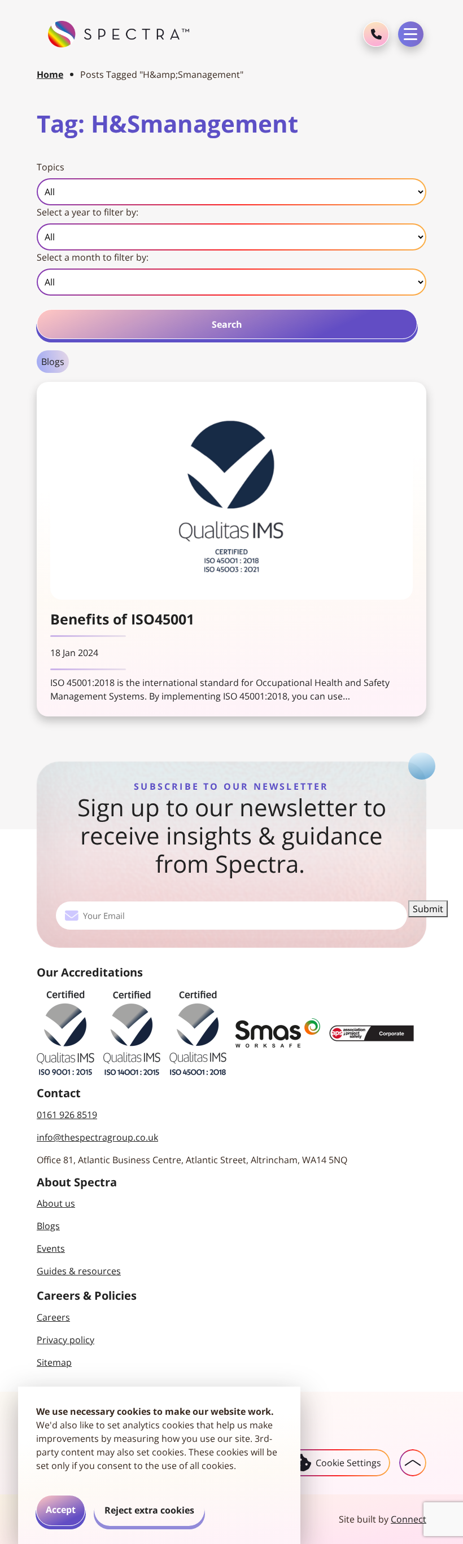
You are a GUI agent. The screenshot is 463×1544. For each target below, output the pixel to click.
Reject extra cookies (149, 1510)
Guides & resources (79, 1271)
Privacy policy (65, 1340)
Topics (50, 167)
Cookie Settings (348, 1463)
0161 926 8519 (67, 1114)
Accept (61, 1509)
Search (227, 324)
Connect (408, 1519)
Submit (428, 909)
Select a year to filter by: (87, 212)
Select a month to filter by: (92, 257)
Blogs (52, 361)
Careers (53, 1317)
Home (50, 74)
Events (51, 1248)
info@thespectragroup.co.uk (97, 1137)
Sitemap (54, 1362)
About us (56, 1203)
